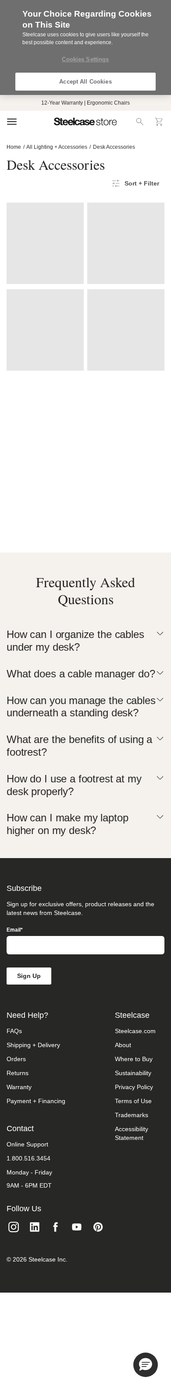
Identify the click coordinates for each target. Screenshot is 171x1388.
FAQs (14, 1030)
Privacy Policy (134, 1086)
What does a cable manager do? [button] (81, 674)
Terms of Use (133, 1100)
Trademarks (131, 1114)
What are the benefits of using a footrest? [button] (79, 745)
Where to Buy (134, 1058)
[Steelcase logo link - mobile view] (85, 121)
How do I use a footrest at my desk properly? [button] (74, 785)
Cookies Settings (85, 59)
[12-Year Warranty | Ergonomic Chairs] (85, 103)
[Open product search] (139, 121)
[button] (145, 1365)
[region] (85, 47)
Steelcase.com (135, 1030)
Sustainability (133, 1072)
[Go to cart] (159, 121)
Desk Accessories (114, 147)
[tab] (85, 641)
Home (14, 147)
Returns (17, 1072)
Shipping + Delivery (33, 1044)
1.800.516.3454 (28, 1158)
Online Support (27, 1144)
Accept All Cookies (85, 81)
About (123, 1044)
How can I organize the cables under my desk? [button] (75, 640)
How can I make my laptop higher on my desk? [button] (67, 824)
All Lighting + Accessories (56, 147)
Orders (16, 1058)
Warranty (19, 1086)
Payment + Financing (36, 1100)
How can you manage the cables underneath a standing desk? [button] (81, 706)
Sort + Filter (142, 183)
